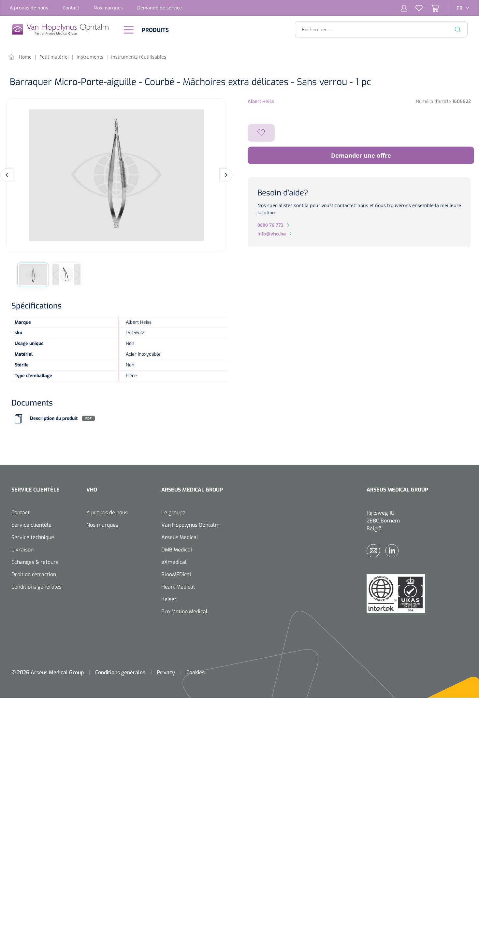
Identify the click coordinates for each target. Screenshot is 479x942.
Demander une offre (361, 155)
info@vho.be (271, 234)
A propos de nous (29, 8)
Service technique (32, 537)
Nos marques (108, 8)
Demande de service (159, 8)
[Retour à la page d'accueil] (63, 29)
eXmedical (174, 562)
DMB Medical (176, 549)
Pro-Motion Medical (184, 611)
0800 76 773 (270, 225)
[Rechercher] (458, 29)
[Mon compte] (404, 7)
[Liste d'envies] (415, 7)
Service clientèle (31, 524)
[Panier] (431, 7)
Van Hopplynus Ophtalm (190, 524)
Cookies (195, 672)
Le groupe (173, 512)
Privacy (166, 672)
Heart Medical (178, 586)
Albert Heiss (261, 101)
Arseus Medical (179, 537)
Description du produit (54, 418)
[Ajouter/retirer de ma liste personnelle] (261, 133)
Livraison (22, 549)
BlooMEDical (176, 574)
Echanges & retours (34, 562)
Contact (71, 8)
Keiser (169, 599)
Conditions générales (36, 586)
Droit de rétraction (33, 574)
